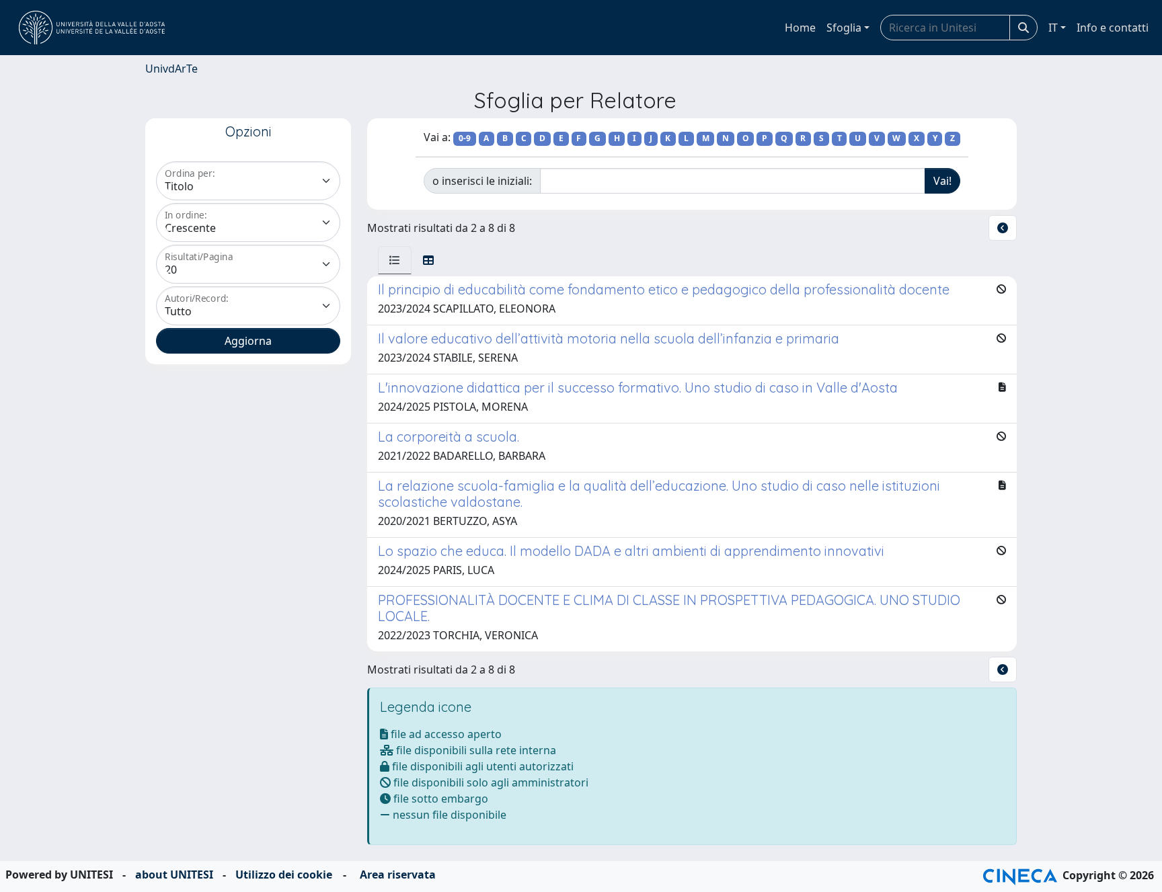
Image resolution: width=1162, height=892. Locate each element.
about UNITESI (174, 874)
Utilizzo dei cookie (283, 874)
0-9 (465, 138)
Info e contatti (1113, 27)
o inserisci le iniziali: (482, 180)
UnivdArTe (171, 68)
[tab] (395, 260)
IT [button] (1053, 27)
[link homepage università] (92, 27)
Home (800, 27)
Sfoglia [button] (843, 27)
